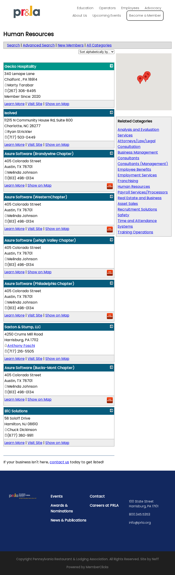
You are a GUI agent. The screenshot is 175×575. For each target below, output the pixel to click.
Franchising (128, 180)
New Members (71, 45)
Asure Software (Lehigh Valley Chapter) (40, 240)
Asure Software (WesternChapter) (36, 197)
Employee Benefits (134, 169)
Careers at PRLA (104, 505)
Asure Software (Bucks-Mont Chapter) (40, 367)
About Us (79, 15)
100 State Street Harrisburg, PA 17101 (143, 503)
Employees (130, 8)
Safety (123, 215)
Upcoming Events (107, 15)
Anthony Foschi (21, 345)
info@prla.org (140, 522)
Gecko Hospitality (20, 66)
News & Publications (68, 520)
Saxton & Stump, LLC (23, 327)
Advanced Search (39, 45)
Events (57, 496)
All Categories (99, 45)
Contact (97, 496)
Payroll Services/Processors (143, 192)
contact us (59, 462)
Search (13, 45)
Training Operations (135, 232)
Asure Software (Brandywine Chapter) (39, 153)
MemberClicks (97, 567)
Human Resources (134, 186)
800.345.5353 (139, 514)
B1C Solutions (16, 411)
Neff (155, 559)
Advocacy (153, 8)
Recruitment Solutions (137, 209)
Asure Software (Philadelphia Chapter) (39, 283)
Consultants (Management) (143, 163)
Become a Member (145, 15)
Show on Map (57, 103)
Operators (107, 8)
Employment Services (137, 175)
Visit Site (35, 103)
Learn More (14, 103)
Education (85, 8)
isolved (11, 113)
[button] (145, 78)
